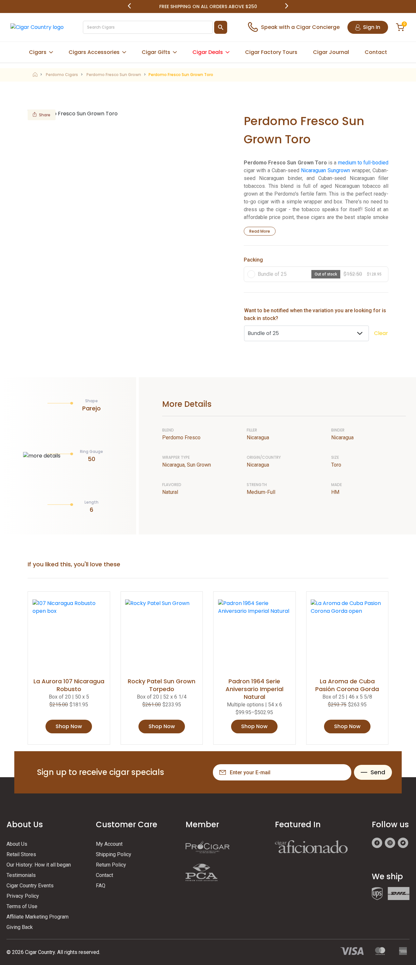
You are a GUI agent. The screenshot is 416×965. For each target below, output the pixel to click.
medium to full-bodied (363, 163)
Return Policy (111, 865)
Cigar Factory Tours (271, 52)
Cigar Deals (207, 52)
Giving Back (19, 927)
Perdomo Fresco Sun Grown (113, 74)
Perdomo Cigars (62, 74)
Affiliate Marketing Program (37, 917)
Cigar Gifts (156, 52)
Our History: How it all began (38, 865)
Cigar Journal (331, 52)
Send (377, 772)
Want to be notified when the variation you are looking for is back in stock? (315, 314)
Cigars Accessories (94, 52)
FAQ (100, 885)
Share (44, 115)
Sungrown (339, 170)
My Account (109, 844)
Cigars (37, 52)
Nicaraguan (313, 170)
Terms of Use (21, 906)
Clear (381, 333)
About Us (16, 844)
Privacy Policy (22, 896)
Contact (376, 52)
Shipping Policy (113, 854)
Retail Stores (21, 854)
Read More (259, 231)
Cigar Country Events (30, 885)
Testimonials (21, 875)
